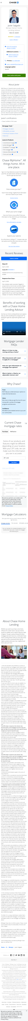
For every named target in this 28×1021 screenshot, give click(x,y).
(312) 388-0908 (16, 60)
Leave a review (14, 258)
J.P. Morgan (9, 1002)
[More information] (15, 142)
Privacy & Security (12, 1004)
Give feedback (13, 1006)
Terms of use (18, 1004)
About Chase (4, 1002)
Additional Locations (13, 52)
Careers (3, 1004)
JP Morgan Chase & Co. (16, 1002)
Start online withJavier (14, 75)
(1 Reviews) (17, 36)
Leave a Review (14, 40)
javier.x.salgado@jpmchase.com (15, 64)
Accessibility (24, 1004)
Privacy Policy (4, 1019)
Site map (6, 1004)
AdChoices (8, 1006)
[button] (26, 1010)
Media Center (23, 1002)
